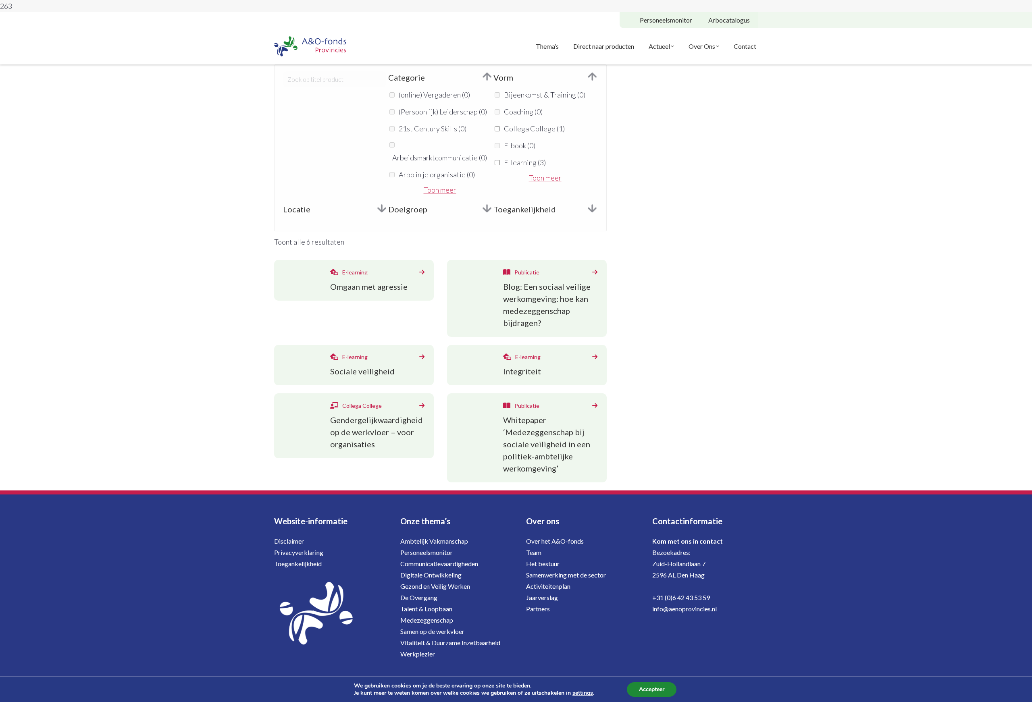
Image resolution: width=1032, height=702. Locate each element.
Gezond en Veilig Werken (435, 586)
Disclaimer (289, 541)
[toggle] (487, 77)
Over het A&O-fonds (555, 541)
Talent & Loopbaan (426, 609)
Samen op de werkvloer (432, 631)
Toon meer (440, 189)
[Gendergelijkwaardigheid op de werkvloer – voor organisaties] (422, 405)
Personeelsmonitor (426, 552)
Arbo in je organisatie (437, 174)
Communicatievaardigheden (439, 563)
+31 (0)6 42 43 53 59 (681, 597)
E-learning (525, 162)
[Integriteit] (595, 357)
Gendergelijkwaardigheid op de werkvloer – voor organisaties (376, 432)
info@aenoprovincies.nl (684, 609)
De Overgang (418, 597)
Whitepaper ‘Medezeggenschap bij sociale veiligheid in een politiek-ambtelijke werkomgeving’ (546, 444)
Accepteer (651, 689)
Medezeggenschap (426, 620)
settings (582, 693)
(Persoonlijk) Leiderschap (443, 111)
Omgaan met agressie (369, 286)
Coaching (523, 111)
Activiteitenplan (548, 586)
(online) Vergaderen (434, 94)
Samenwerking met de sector (566, 575)
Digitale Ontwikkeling (431, 575)
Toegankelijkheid (298, 563)
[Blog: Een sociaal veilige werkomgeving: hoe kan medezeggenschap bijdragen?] (595, 272)
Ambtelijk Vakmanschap (434, 541)
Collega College (534, 128)
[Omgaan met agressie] (422, 272)
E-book (519, 145)
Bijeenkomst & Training (544, 94)
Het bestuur (543, 563)
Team (533, 552)
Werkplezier (417, 654)
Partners (538, 609)
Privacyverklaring (298, 552)
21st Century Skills (432, 128)
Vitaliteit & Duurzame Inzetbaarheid (450, 642)
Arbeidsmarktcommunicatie (439, 157)
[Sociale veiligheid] (422, 357)
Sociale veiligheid (362, 371)
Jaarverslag (542, 597)
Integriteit (522, 371)
